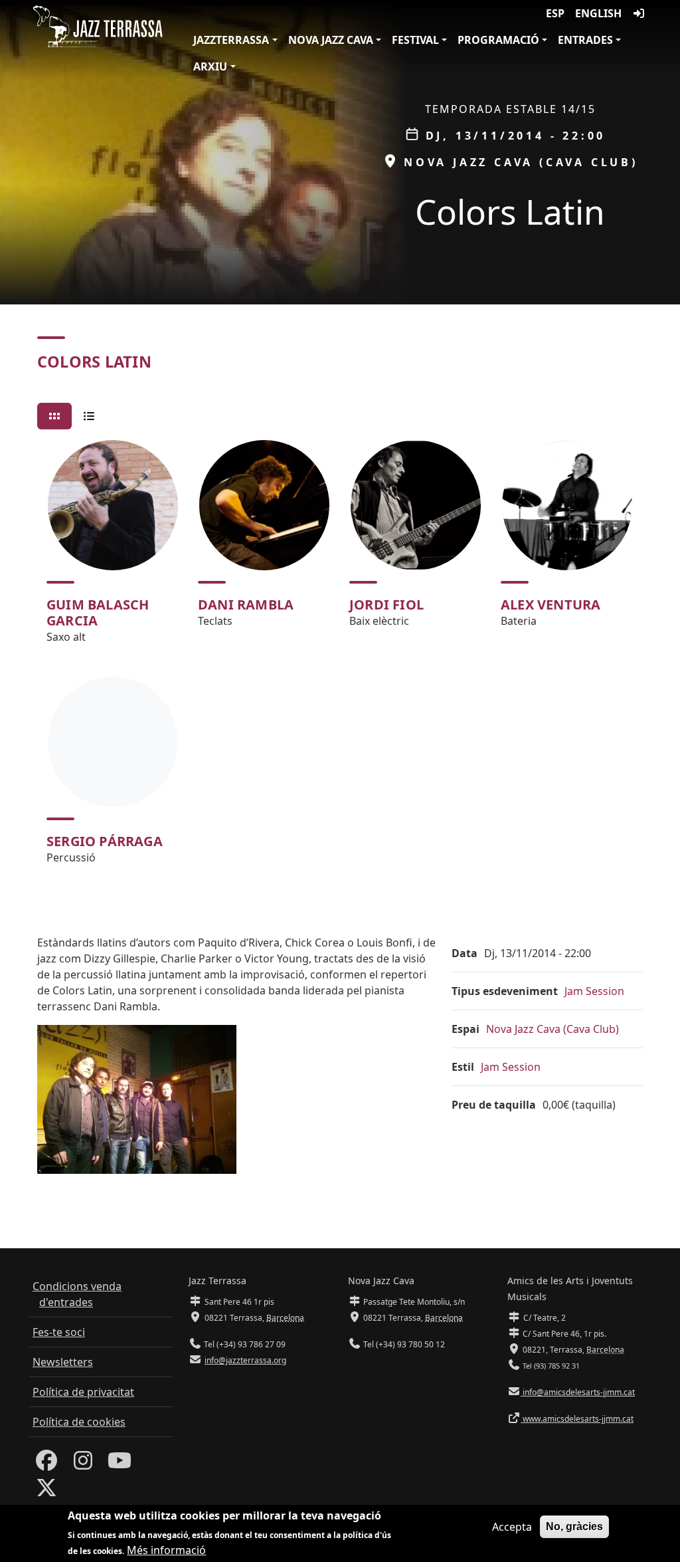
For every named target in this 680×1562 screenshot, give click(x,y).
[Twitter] (46, 1491)
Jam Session (594, 991)
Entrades (585, 40)
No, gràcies (574, 1526)
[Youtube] (119, 1464)
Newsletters (63, 1362)
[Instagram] (83, 1464)
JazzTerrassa (231, 40)
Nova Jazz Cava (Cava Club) (552, 1029)
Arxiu (210, 66)
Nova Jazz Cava (330, 40)
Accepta (512, 1526)
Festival (415, 40)
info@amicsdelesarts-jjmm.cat (578, 1392)
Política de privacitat (83, 1392)
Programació (498, 40)
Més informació (166, 1550)
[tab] (54, 416)
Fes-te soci (59, 1332)
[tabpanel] (340, 658)
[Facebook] (46, 1464)
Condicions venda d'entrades (77, 1294)
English (598, 13)
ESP (555, 13)
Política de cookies (79, 1421)
